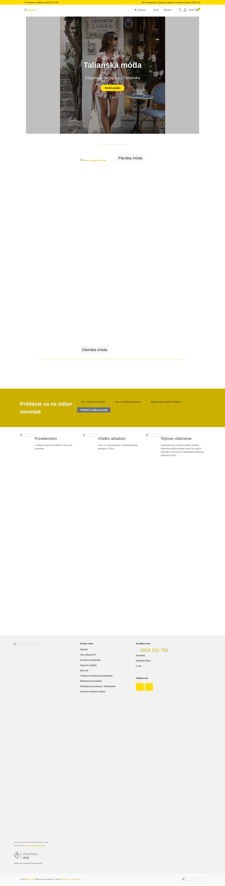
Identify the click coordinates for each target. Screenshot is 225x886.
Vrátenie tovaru (183, 2)
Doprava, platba (165, 2)
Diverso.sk (29, 879)
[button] (28, 75)
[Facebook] (140, 687)
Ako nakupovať (149, 2)
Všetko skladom (112, 438)
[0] (196, 9)
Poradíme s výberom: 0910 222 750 (41, 2)
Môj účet (196, 2)
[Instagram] (149, 687)
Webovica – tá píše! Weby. (71, 879)
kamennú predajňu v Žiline (35, 845)
